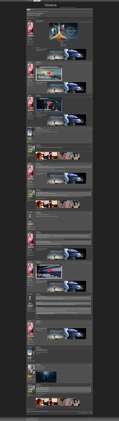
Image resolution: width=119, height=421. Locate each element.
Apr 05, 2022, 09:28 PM (38, 164)
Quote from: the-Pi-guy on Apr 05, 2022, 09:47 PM (43, 241)
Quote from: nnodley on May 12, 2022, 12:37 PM (43, 387)
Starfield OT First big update (40, 20)
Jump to (80, 412)
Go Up (28, 409)
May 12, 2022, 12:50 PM (38, 365)
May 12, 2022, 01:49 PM (38, 385)
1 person (37, 47)
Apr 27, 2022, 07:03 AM (38, 262)
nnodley (30, 127)
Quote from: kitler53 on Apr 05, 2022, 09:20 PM (43, 166)
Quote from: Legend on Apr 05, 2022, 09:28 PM (43, 192)
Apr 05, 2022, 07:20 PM (38, 96)
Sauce (37, 306)
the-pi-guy (30, 212)
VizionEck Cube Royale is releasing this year (41, 49)
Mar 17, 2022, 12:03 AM (38, 21)
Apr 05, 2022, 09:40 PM (38, 190)
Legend (29, 20)
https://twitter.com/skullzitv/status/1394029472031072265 (45, 313)
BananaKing (30, 364)
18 (35, 18)
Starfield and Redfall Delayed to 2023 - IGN (42, 350)
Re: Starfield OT (38, 95)
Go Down (28, 18)
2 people (37, 353)
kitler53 (29, 144)
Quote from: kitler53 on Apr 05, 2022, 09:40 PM (43, 234)
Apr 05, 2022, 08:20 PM (38, 128)
